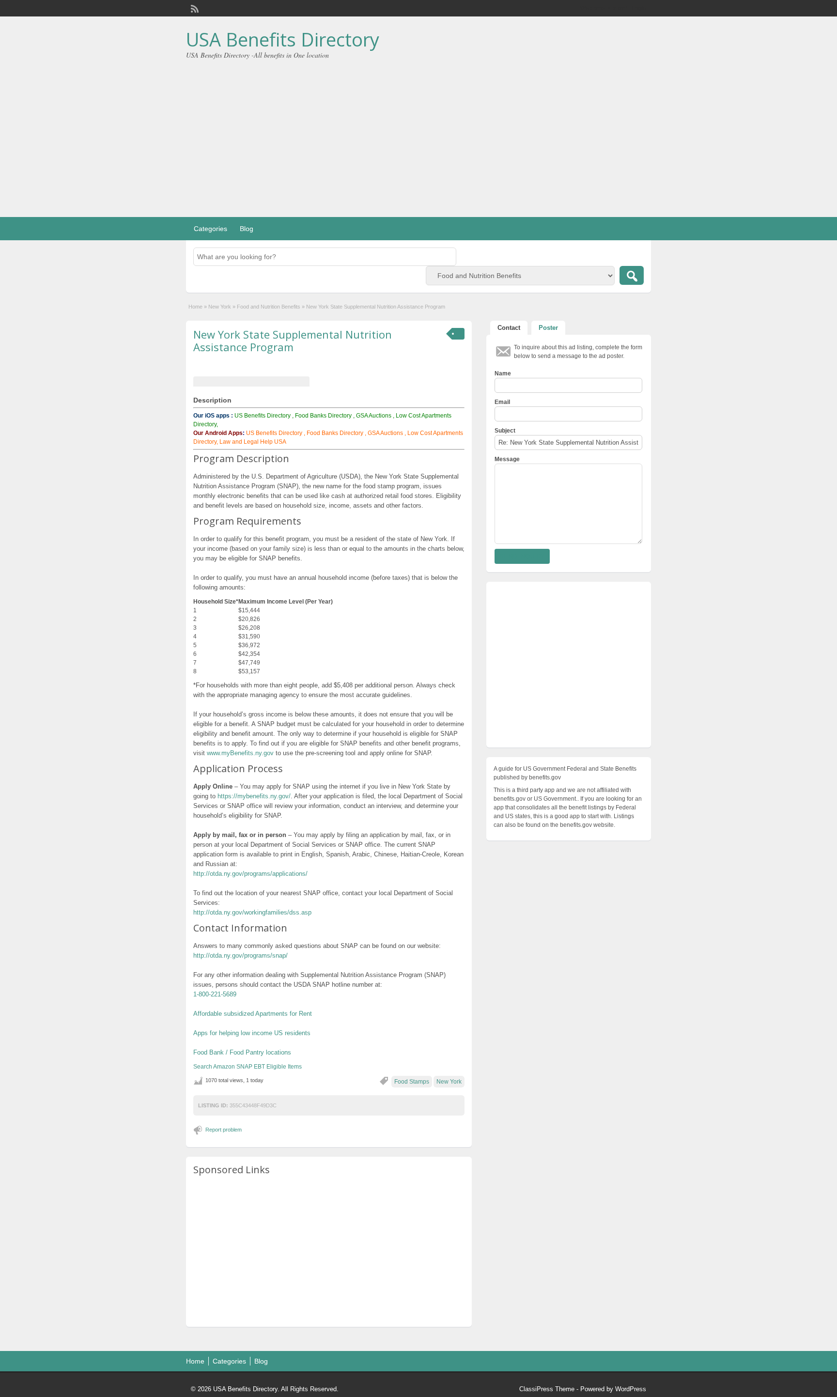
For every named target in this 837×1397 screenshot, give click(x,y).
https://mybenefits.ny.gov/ (254, 796)
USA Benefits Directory (282, 39)
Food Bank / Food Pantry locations (242, 1052)
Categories (210, 229)
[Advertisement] (418, 132)
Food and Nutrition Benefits (268, 307)
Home (195, 307)
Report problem (223, 1130)
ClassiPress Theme (546, 1389)
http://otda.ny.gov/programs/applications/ (250, 873)
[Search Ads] (632, 275)
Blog (246, 229)
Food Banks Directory (323, 415)
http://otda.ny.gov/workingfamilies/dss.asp (252, 912)
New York (219, 307)
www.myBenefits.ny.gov (240, 753)
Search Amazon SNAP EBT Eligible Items (247, 1066)
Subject (505, 430)
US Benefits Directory (262, 415)
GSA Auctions (373, 415)
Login (639, 8)
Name (503, 373)
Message (507, 459)
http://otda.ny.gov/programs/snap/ (240, 955)
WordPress (630, 1389)
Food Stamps (411, 1081)
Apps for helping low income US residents (251, 1033)
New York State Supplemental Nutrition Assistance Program (292, 340)
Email (502, 402)
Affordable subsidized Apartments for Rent (252, 1013)
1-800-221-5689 (214, 994)
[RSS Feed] (194, 8)
